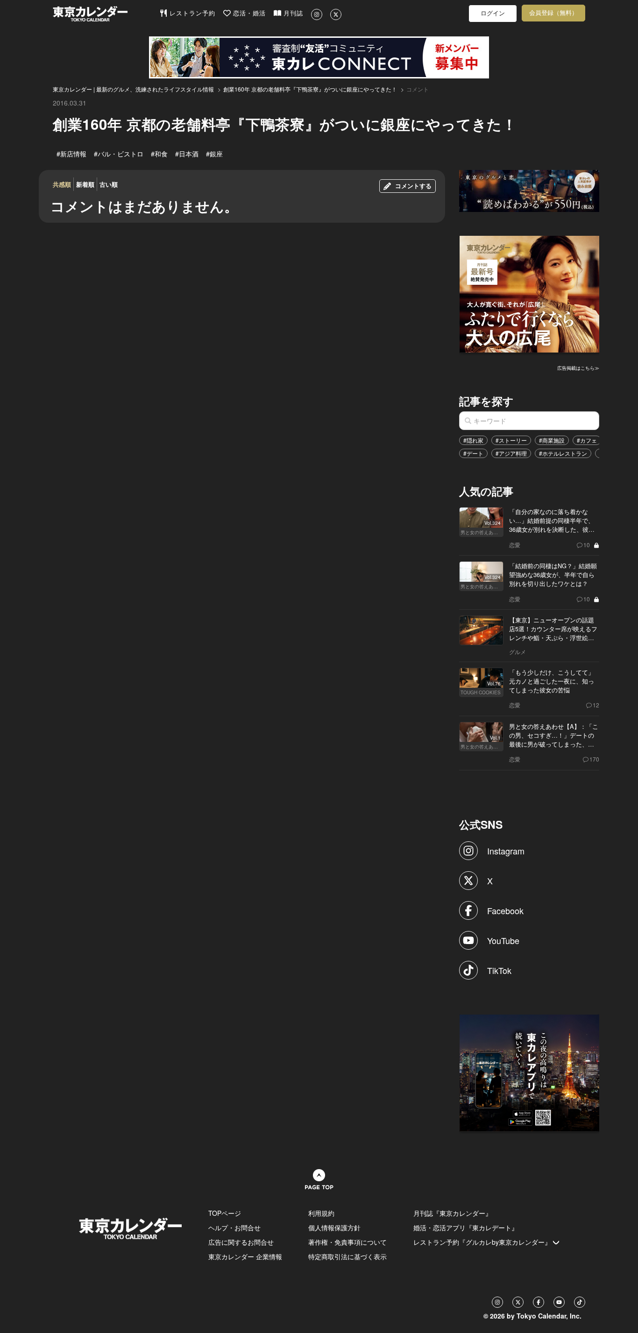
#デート (473, 453)
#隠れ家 (473, 440)
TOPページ (224, 1213)
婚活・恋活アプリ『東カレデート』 (465, 1227)
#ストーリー (511, 440)
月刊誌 (292, 13)
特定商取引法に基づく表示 (347, 1256)
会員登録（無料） (553, 12)
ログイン (493, 13)
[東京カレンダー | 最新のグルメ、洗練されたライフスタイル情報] (106, 13)
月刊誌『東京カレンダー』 (452, 1213)
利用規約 (321, 1213)
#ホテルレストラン (563, 453)
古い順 (108, 184)
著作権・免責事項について (347, 1242)
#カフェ (587, 440)
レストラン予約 (191, 13)
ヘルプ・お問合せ (234, 1227)
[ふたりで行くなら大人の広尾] (530, 292)
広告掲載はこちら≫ (578, 368)
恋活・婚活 (248, 13)
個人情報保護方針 (334, 1227)
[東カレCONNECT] (319, 57)
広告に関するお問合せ (241, 1242)
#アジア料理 (511, 453)
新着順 (85, 184)
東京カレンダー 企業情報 (245, 1256)
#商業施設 (552, 440)
